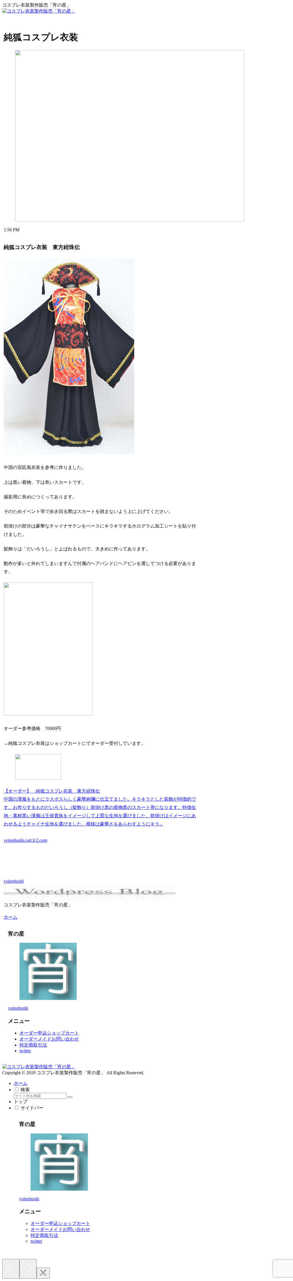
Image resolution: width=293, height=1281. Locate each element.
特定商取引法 (33, 1045)
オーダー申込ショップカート (49, 1033)
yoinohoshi (18, 1008)
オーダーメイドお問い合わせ (49, 1039)
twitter (25, 1050)
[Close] (43, 1273)
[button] (70, 1097)
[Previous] (10, 1269)
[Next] (28, 1269)
